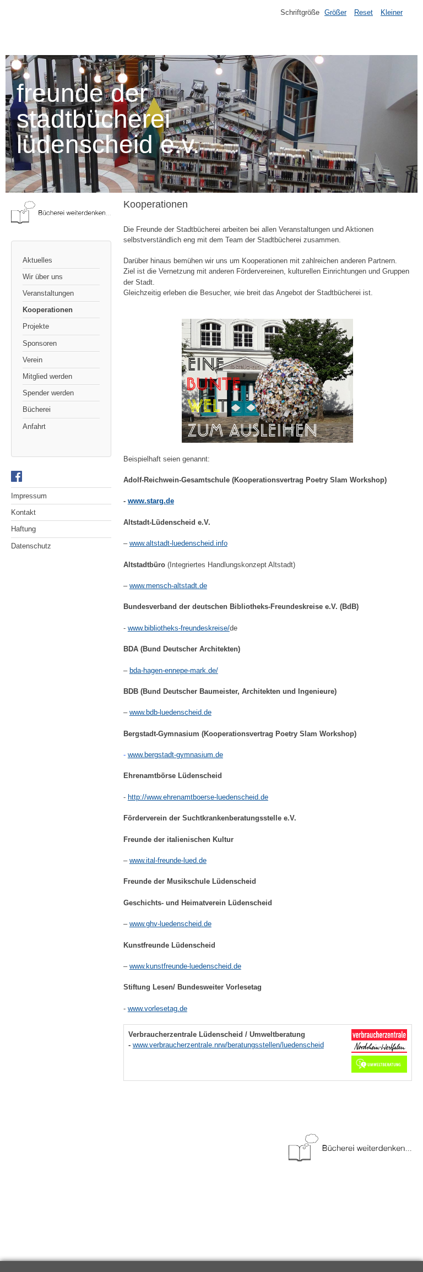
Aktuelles (37, 260)
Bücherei (37, 409)
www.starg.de (151, 501)
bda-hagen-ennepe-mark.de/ (173, 670)
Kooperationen (48, 310)
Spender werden (48, 393)
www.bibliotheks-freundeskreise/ (179, 628)
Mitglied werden (47, 376)
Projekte (36, 326)
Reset (363, 12)
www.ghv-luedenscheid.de (170, 924)
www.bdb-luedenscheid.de (170, 712)
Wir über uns (43, 277)
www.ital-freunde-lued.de (168, 860)
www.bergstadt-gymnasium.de (175, 755)
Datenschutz (31, 546)
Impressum (29, 496)
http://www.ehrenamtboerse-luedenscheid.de (198, 797)
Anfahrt (34, 426)
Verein (32, 360)
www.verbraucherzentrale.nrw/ (180, 1045)
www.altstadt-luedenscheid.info (178, 543)
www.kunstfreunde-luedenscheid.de (185, 966)
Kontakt (23, 512)
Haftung (23, 529)
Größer (335, 12)
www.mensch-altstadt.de (168, 585)
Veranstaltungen (48, 293)
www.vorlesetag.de (157, 1008)
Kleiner (392, 12)
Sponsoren (40, 343)
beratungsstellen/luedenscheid (275, 1045)
